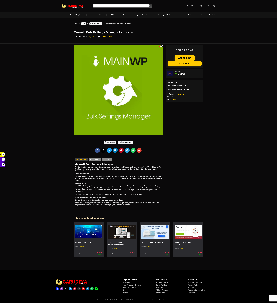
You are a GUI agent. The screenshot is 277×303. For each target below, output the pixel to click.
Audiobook (191, 15)
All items (60, 15)
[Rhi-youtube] (83, 288)
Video (100, 15)
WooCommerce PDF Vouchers (152, 242)
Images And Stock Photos (142, 15)
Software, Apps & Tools (163, 15)
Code (90, 15)
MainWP (174, 99)
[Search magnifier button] (150, 5)
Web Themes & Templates (74, 15)
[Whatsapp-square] (96, 288)
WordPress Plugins (96, 23)
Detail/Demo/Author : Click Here (178, 90)
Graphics (125, 15)
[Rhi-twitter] (70, 288)
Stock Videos (112, 15)
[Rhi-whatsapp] (92, 288)
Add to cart (184, 58)
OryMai (91, 37)
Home (75, 23)
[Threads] (66, 288)
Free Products (213, 15)
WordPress (182, 94)
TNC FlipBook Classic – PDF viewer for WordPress (119, 243)
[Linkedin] (87, 288)
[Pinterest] (74, 288)
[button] (162, 46)
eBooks (179, 15)
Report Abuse (110, 37)
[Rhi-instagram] (61, 288)
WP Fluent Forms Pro (83, 242)
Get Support (184, 63)
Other (203, 15)
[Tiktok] (79, 288)
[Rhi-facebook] (57, 288)
